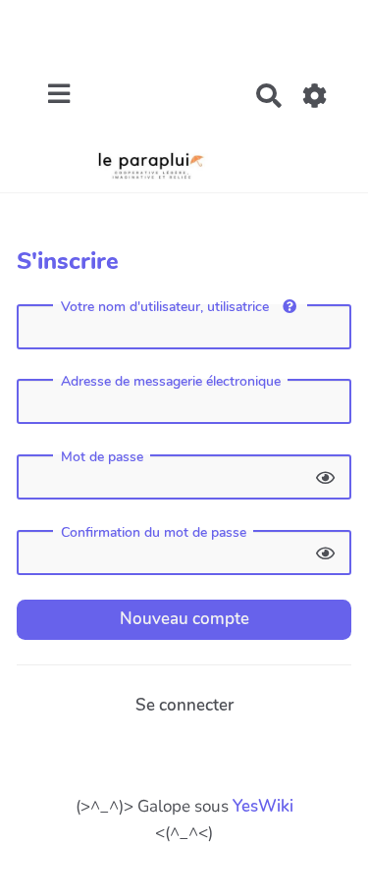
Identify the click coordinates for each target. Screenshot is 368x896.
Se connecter (184, 705)
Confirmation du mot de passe (153, 533)
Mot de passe (102, 457)
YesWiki (263, 806)
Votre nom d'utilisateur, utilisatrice (167, 306)
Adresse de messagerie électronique (171, 382)
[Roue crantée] (315, 96)
